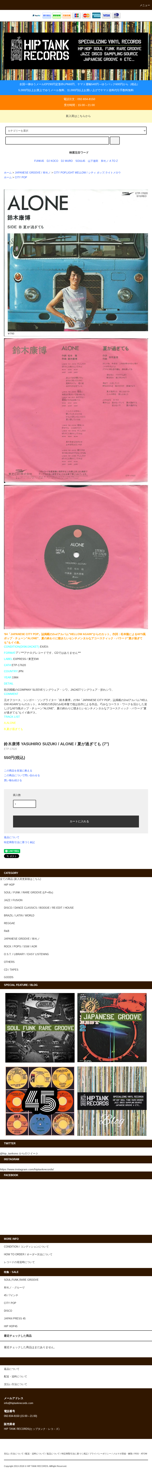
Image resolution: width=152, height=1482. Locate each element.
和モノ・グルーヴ (14, 1287)
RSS (136, 1453)
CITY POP (21, 177)
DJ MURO (67, 161)
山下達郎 (93, 161)
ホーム (8, 172)
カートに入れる (79, 821)
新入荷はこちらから (78, 116)
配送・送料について (35, 1453)
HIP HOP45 (10, 1326)
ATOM (144, 1453)
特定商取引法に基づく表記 (19, 842)
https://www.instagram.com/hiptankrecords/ (27, 1169)
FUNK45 (39, 161)
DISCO (8, 1310)
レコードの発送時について (19, 1262)
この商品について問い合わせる (22, 775)
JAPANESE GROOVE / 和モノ (33, 172)
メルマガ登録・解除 (123, 1453)
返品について (11, 837)
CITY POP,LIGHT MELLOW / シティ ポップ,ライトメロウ (87, 172)
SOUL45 (80, 161)
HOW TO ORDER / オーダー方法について (28, 1254)
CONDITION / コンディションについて (26, 1246)
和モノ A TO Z (109, 161)
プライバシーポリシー (100, 1453)
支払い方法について (14, 1453)
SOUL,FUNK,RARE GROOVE (21, 1280)
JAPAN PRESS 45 (15, 1318)
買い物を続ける (13, 780)
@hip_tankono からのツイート (19, 1153)
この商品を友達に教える (18, 770)
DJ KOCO (52, 161)
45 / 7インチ (11, 1295)
